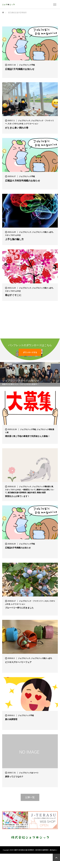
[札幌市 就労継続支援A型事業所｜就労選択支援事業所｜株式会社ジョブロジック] (8, 4)
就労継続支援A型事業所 (17, 493)
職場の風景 (41, 493)
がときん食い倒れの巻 (16, 127)
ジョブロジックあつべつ (28, 773)
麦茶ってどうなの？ (14, 776)
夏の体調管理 (12, 719)
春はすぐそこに (13, 295)
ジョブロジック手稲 (27, 65)
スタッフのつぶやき (15, 124)
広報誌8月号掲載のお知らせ (18, 547)
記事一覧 (30, 797)
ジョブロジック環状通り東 (42, 487)
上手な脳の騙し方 (14, 239)
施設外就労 (31, 493)
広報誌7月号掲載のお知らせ (19, 69)
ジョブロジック (24, 121)
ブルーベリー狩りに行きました (19, 608)
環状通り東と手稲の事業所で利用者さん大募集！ (27, 436)
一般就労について (29, 490)
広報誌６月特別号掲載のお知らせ (22, 180)
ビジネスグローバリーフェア (18, 662)
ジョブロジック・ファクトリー (31, 601)
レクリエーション (31, 124)
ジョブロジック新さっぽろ (42, 232)
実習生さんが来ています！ (17, 496)
